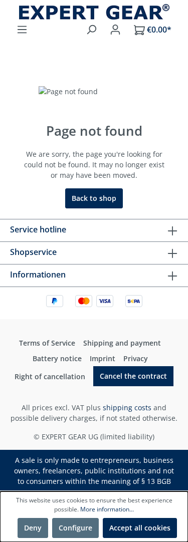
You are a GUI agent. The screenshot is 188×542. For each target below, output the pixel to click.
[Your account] (115, 30)
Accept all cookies (139, 527)
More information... (107, 509)
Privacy (135, 358)
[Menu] (22, 30)
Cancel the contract (133, 376)
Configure (75, 527)
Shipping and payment (122, 343)
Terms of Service (47, 343)
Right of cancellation (50, 376)
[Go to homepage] (94, 12)
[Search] (91, 30)
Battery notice (57, 358)
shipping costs (127, 407)
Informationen (38, 274)
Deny (33, 527)
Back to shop (94, 198)
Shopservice (33, 251)
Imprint (102, 358)
